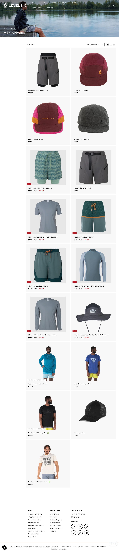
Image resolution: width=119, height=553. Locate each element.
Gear (64, 3)
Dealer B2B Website (56, 528)
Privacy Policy (66, 546)
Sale (74, 3)
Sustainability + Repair (42, 8)
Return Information (34, 520)
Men (33, 3)
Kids (54, 3)
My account (32, 536)
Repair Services (33, 522)
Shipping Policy (78, 546)
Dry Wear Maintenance (36, 525)
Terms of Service (90, 546)
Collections (13, 28)
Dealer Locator (33, 534)
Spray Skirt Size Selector (36, 531)
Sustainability (54, 514)
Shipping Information (35, 517)
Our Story (53, 517)
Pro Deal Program (56, 520)
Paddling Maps (55, 522)
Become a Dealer (55, 525)
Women (43, 3)
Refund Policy (101, 546)
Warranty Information (35, 514)
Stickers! (53, 531)
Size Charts (32, 528)
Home (6, 28)
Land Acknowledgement (58, 549)
